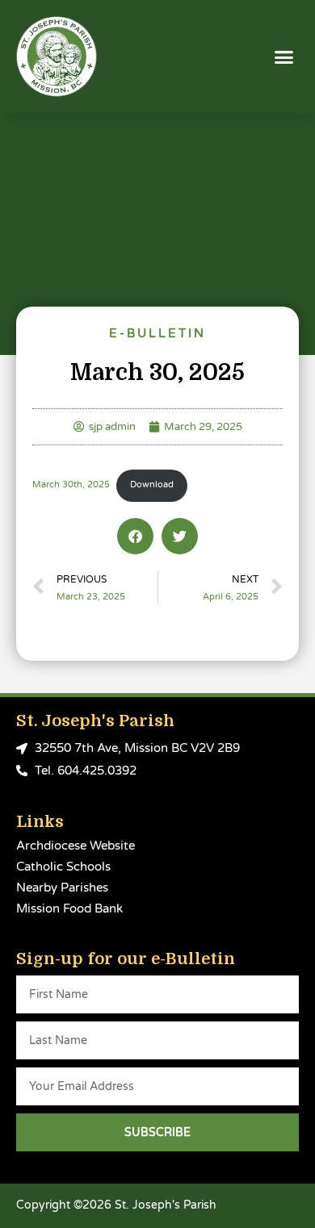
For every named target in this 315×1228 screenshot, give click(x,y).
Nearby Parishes (62, 887)
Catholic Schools (63, 866)
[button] (284, 56)
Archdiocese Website (75, 845)
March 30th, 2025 (71, 484)
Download (152, 484)
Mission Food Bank (69, 908)
